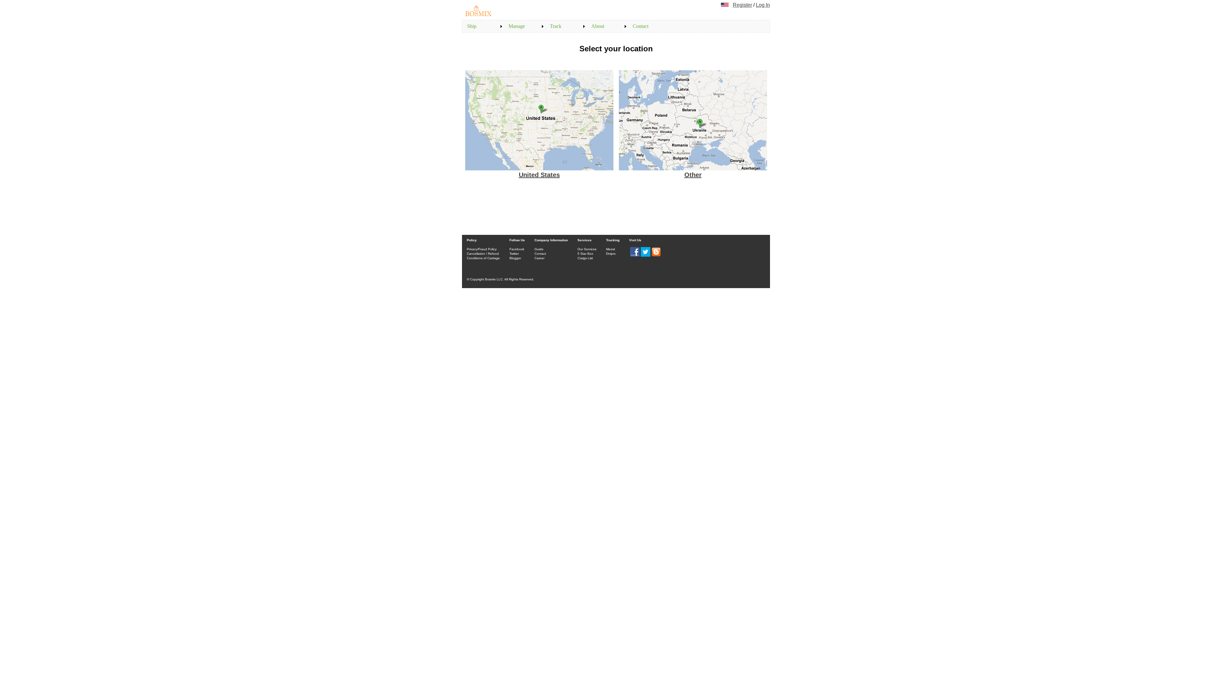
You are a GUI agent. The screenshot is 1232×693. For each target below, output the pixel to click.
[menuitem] (483, 26)
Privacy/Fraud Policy (482, 249)
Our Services (587, 249)
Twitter (514, 253)
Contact (640, 26)
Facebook (516, 249)
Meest (610, 249)
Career (539, 258)
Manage (517, 26)
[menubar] (566, 26)
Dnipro (611, 253)
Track (555, 26)
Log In (763, 5)
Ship (471, 26)
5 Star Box (585, 253)
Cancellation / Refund (483, 253)
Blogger (515, 258)
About (597, 26)
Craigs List (585, 258)
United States (539, 174)
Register (742, 5)
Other (693, 174)
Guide (539, 249)
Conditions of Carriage (483, 258)
